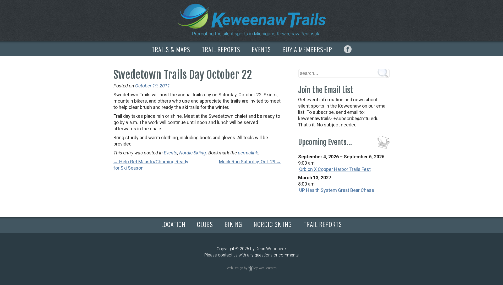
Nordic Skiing (192, 152)
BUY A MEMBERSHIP (307, 49)
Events (170, 152)
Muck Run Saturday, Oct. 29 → (250, 161)
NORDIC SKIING (273, 224)
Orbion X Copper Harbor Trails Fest (335, 169)
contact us (228, 255)
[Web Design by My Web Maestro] (250, 268)
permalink (248, 152)
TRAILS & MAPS (171, 49)
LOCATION (173, 224)
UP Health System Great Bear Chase (336, 190)
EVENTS (261, 49)
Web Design (235, 268)
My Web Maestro (264, 268)
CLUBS (205, 224)
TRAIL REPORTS (221, 49)
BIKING (233, 224)
